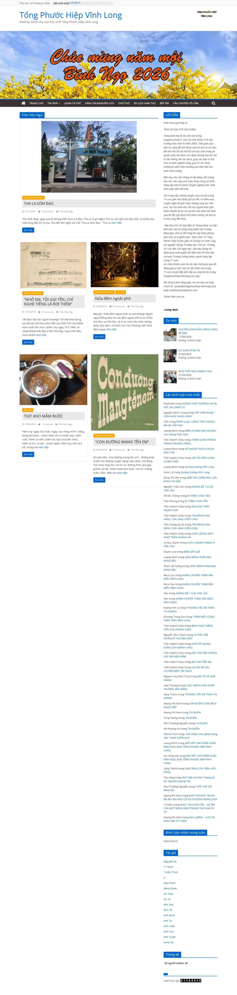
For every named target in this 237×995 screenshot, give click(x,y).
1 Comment (47, 424)
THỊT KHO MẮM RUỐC (43, 416)
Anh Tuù (168, 931)
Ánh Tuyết (169, 937)
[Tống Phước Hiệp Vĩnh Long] (23, 103)
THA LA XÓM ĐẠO (38, 203)
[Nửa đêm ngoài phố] (124, 244)
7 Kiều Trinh (171, 872)
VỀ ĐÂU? (75, 3)
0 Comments (47, 211)
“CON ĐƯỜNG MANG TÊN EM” (122, 441)
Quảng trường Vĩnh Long (199, 466)
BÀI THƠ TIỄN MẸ (201, 662)
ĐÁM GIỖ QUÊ (192, 551)
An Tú (167, 899)
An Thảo (168, 893)
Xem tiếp (116, 222)
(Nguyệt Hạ (170, 861)
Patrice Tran (171, 734)
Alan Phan (169, 883)
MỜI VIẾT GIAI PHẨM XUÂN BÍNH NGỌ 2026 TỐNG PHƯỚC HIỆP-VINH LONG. (190, 746)
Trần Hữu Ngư (66, 211)
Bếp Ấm (164, 103)
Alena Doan (170, 888)
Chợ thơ (124, 103)
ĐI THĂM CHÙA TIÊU (198, 495)
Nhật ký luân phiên (33, 293)
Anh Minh (169, 915)
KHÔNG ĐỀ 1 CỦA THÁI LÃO (192, 593)
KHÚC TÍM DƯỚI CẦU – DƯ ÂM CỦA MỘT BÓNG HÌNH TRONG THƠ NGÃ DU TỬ (189, 808)
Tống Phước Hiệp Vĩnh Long (71, 14)
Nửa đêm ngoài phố (113, 298)
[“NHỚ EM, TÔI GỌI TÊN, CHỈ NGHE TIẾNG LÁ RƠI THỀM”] (53, 244)
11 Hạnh (168, 866)
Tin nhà (53, 103)
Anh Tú (168, 920)
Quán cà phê (72, 103)
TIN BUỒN (195, 712)
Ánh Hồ (168, 910)
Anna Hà (168, 942)
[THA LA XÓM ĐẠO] (89, 123)
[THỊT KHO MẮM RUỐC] (53, 356)
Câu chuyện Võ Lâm (185, 103)
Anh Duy (168, 904)
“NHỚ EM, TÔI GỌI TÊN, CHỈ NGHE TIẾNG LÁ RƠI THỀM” (48, 301)
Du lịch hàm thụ (145, 103)
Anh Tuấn (169, 926)
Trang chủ (36, 103)
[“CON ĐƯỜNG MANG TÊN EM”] (124, 356)
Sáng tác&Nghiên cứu (99, 103)
